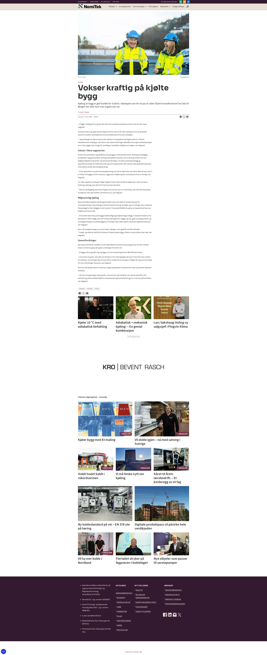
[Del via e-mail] (187, 116)
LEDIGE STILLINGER (143, 611)
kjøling (82, 289)
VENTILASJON (122, 630)
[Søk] (188, 7)
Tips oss (116, 2)
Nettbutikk (164, 6)
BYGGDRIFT (121, 598)
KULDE (119, 616)
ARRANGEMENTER (142, 598)
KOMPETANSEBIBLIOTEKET (146, 602)
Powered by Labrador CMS (133, 652)
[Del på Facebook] (180, 116)
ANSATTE (139, 590)
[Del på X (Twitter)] (184, 116)
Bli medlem (105, 2)
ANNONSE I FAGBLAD (173, 599)
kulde (97, 289)
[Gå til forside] (89, 6)
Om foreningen (138, 6)
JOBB (119, 607)
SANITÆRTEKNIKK (124, 621)
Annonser (94, 2)
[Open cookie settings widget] (3, 651)
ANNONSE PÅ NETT (172, 595)
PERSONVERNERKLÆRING (175, 604)
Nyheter (112, 6)
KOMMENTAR (122, 611)
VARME (119, 625)
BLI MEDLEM (140, 595)
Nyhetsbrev (82, 2)
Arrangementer (125, 6)
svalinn (89, 289)
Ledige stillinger (178, 6)
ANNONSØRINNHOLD (124, 593)
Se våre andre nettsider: (169, 2)
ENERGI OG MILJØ (123, 602)
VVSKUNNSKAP (141, 607)
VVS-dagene (153, 6)
